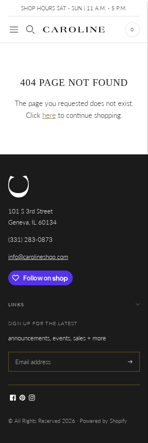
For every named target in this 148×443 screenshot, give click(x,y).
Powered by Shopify (103, 421)
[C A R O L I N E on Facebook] (13, 398)
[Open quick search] (30, 30)
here (49, 115)
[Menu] (14, 30)
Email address (32, 352)
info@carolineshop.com (38, 256)
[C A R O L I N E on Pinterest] (22, 398)
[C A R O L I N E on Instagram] (32, 398)
